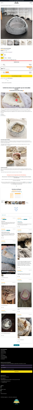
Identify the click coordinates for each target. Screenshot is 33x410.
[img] (3, 218)
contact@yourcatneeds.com (5, 381)
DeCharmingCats (4, 393)
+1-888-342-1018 (4, 382)
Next (31, 23)
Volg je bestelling (3, 351)
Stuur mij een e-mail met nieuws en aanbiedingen (8, 369)
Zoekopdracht (3, 350)
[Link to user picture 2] (19, 259)
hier (30, 182)
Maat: (2, 56)
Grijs (2, 54)
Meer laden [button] (16, 345)
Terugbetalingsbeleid (4, 357)
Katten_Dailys (3, 389)
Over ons (2, 354)
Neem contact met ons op (5, 376)
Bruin (5, 54)
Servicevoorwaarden (4, 356)
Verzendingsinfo (3, 355)
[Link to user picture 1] (25, 221)
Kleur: (2, 53)
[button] (3, 49)
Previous (1, 23)
